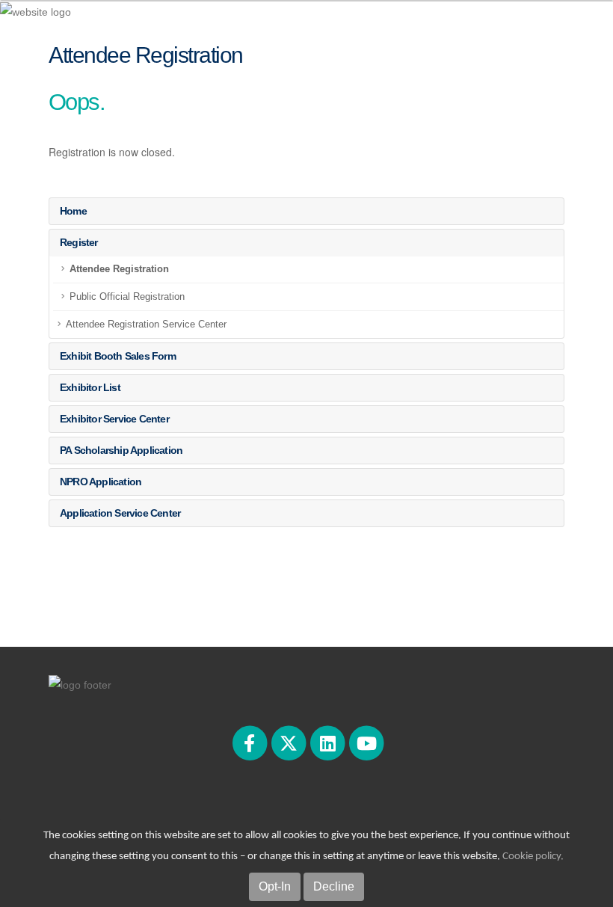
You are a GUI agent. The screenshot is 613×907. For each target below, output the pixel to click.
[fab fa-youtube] (366, 742)
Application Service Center (120, 513)
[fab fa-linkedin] (328, 742)
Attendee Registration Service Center (146, 324)
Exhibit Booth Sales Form (118, 356)
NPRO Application (100, 482)
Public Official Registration (127, 297)
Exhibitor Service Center (114, 419)
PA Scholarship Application (121, 450)
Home (73, 211)
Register (79, 242)
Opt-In (275, 886)
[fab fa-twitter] (289, 742)
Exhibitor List (90, 387)
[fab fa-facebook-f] (250, 742)
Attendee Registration (119, 269)
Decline (333, 886)
